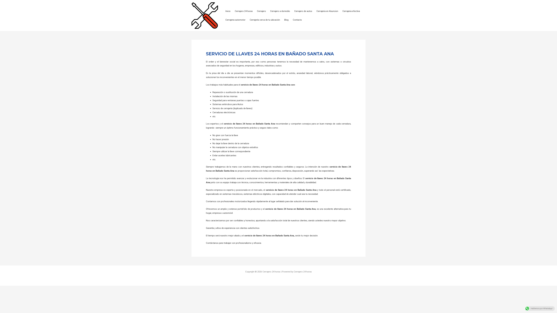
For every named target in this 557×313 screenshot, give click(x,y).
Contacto (297, 20)
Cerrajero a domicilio (280, 11)
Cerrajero (261, 11)
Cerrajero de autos (303, 11)
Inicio (227, 11)
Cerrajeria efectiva (351, 11)
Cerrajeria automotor (235, 20)
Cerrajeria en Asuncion (327, 11)
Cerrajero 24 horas (244, 11)
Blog (286, 20)
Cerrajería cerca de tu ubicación (265, 20)
